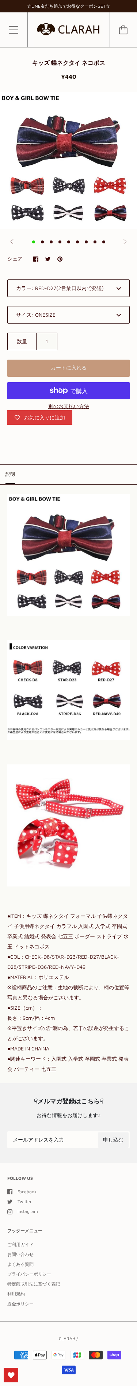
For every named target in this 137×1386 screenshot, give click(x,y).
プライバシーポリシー (29, 1274)
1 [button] (33, 241)
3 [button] (51, 241)
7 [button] (86, 241)
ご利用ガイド (20, 1244)
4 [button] (59, 241)
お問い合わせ (20, 1254)
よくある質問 (20, 1264)
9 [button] (103, 241)
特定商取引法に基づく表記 (33, 1284)
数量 (22, 341)
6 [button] (77, 241)
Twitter (25, 1201)
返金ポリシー (20, 1304)
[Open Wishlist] (11, 1375)
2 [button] (42, 241)
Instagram (28, 1211)
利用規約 (16, 1293)
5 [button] (68, 241)
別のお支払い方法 (68, 406)
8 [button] (95, 241)
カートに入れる (69, 367)
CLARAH (67, 1338)
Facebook (27, 1191)
